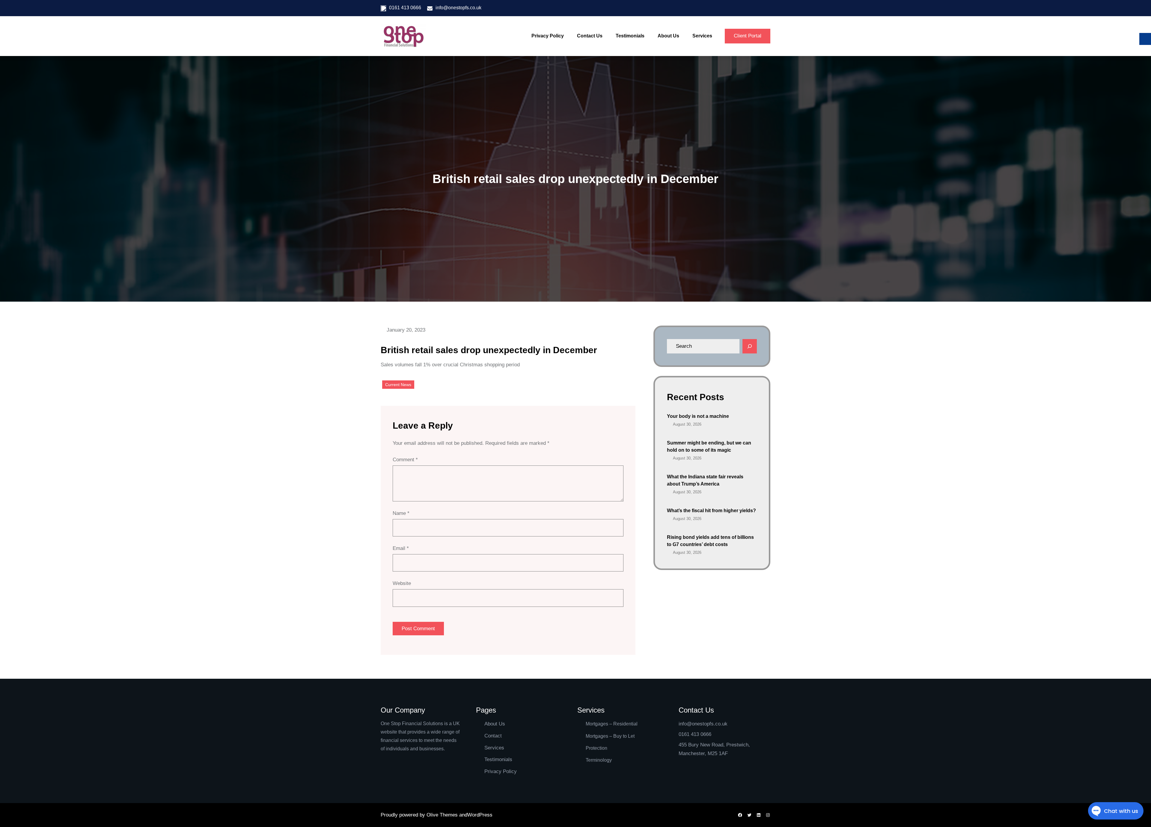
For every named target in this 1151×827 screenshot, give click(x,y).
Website (402, 583)
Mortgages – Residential (612, 723)
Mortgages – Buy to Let (610, 736)
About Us (494, 724)
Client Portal (747, 36)
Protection (596, 748)
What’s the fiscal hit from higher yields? (711, 510)
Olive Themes (443, 815)
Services (494, 748)
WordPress (479, 815)
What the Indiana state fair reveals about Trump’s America (705, 480)
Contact (493, 736)
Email (401, 548)
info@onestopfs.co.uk (458, 7)
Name (401, 513)
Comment (405, 459)
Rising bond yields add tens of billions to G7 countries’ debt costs (710, 541)
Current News (398, 384)
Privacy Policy (500, 771)
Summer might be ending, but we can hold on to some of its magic (709, 446)
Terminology (599, 760)
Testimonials (498, 759)
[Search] (749, 346)
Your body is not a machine (698, 416)
